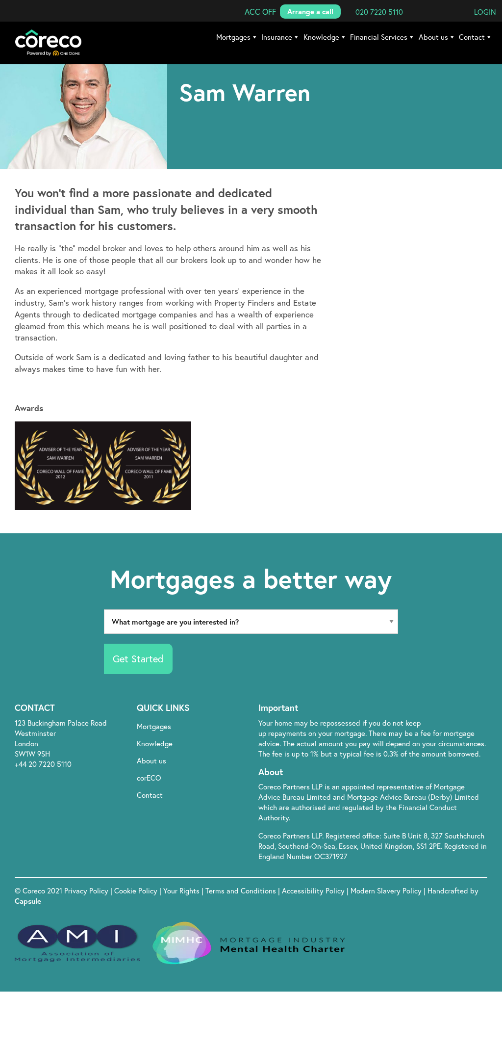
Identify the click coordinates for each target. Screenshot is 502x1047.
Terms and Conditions (241, 890)
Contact (472, 37)
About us (433, 37)
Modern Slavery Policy (386, 890)
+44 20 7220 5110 (43, 764)
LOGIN (485, 12)
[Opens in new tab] (432, 709)
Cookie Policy (136, 890)
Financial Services (378, 37)
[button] (260, 11)
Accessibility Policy (313, 890)
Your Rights (182, 890)
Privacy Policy (87, 890)
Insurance (276, 37)
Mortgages (233, 37)
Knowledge (321, 37)
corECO (149, 778)
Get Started (138, 658)
